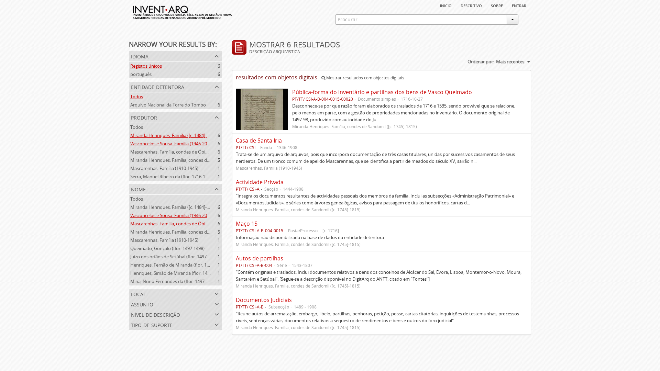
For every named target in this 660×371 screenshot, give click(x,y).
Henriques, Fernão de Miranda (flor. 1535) (172, 265)
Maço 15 (246, 223)
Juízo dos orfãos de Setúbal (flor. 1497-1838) (174, 257)
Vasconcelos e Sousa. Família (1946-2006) (171, 143)
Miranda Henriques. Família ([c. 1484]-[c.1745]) (176, 135)
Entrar (519, 5)
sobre (497, 5)
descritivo (471, 5)
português (141, 74)
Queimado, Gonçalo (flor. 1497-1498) (167, 248)
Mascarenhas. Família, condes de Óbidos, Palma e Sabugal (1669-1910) (201, 152)
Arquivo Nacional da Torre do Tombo (168, 105)
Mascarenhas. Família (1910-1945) (164, 168)
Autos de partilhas (259, 258)
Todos (136, 96)
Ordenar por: (481, 61)
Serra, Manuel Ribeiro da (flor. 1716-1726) (172, 176)
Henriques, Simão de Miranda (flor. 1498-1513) (177, 273)
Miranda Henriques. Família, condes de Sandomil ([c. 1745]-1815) (195, 160)
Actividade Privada (260, 182)
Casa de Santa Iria (259, 140)
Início (446, 5)
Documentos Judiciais (264, 300)
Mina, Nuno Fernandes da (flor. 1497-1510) (173, 281)
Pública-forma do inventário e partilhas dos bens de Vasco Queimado (382, 92)
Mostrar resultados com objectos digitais (364, 78)
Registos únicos (146, 66)
